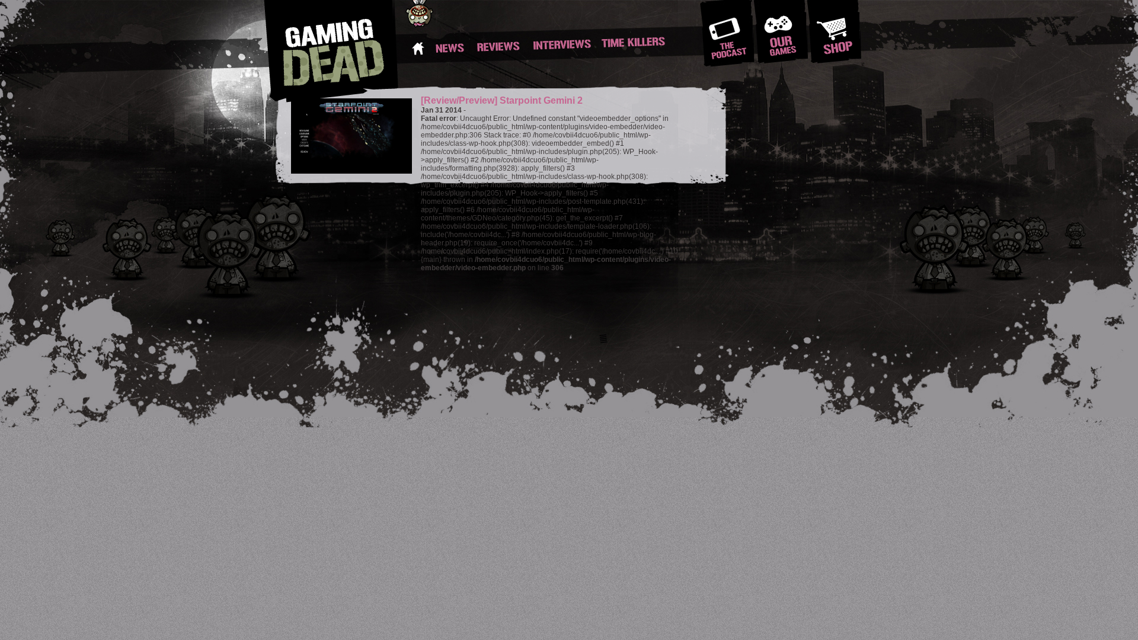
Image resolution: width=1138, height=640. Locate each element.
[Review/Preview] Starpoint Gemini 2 (502, 100)
